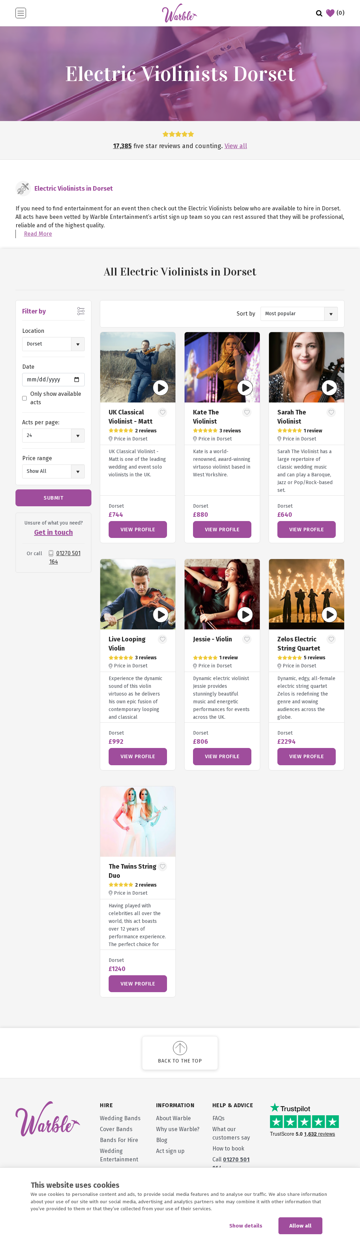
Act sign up (170, 1151)
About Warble (173, 1118)
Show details (245, 1226)
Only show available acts (55, 398)
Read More (38, 233)
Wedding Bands (120, 1118)
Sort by (246, 313)
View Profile (138, 529)
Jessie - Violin (212, 639)
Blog (161, 1140)
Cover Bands (116, 1129)
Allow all (300, 1226)
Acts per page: (40, 422)
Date (28, 366)
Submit (53, 498)
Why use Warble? (177, 1129)
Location (33, 331)
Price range (37, 458)
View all (236, 146)
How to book (228, 1148)
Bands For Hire (119, 1140)
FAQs (218, 1118)
